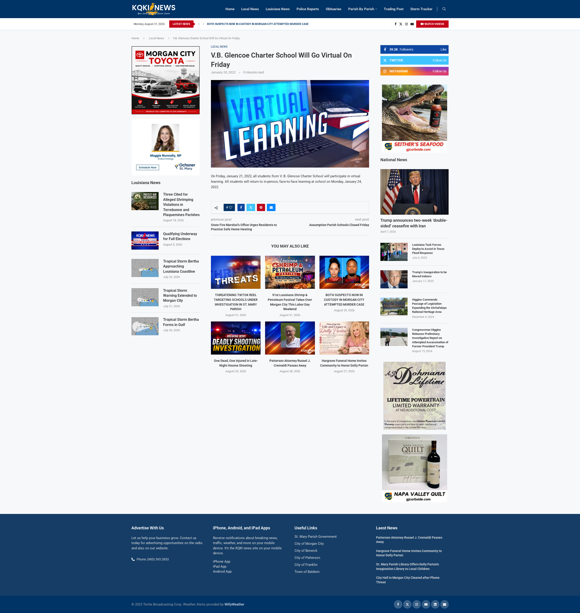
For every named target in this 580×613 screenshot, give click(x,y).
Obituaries (333, 9)
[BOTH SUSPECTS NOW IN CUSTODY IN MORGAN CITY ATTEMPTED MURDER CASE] (344, 272)
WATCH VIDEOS (434, 24)
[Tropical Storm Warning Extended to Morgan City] (145, 297)
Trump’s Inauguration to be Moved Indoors (429, 274)
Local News (250, 9)
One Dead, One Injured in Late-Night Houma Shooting (239, 24)
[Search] (444, 9)
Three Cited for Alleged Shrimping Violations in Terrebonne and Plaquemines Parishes (181, 204)
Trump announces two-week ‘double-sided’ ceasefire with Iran (413, 223)
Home (229, 9)
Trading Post (394, 9)
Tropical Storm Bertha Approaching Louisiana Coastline (181, 266)
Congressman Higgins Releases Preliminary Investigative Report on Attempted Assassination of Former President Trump (430, 338)
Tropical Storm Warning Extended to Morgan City (180, 295)
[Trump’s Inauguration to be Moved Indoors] (394, 279)
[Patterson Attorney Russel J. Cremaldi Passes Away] (290, 338)
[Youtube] (412, 24)
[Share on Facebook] (241, 207)
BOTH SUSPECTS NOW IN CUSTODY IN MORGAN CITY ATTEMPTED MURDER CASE (344, 299)
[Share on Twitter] (250, 207)
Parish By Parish (361, 9)
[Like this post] (230, 207)
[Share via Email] (271, 207)
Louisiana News (278, 9)
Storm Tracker (421, 9)
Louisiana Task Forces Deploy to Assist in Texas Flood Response (428, 249)
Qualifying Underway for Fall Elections (180, 236)
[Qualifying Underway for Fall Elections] (145, 240)
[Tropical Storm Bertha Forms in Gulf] (145, 326)
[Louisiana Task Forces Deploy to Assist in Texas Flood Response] (394, 252)
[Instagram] (406, 24)
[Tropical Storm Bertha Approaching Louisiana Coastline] (145, 268)
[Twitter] (401, 24)
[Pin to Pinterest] (261, 207)
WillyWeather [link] (234, 604)
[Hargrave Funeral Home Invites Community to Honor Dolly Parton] (344, 338)
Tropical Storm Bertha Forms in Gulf (181, 322)
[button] (199, 24)
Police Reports (308, 9)
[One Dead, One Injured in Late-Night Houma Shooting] (236, 338)
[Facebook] (395, 24)
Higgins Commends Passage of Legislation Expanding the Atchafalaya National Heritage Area (429, 306)
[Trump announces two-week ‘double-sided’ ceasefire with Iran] (414, 192)
